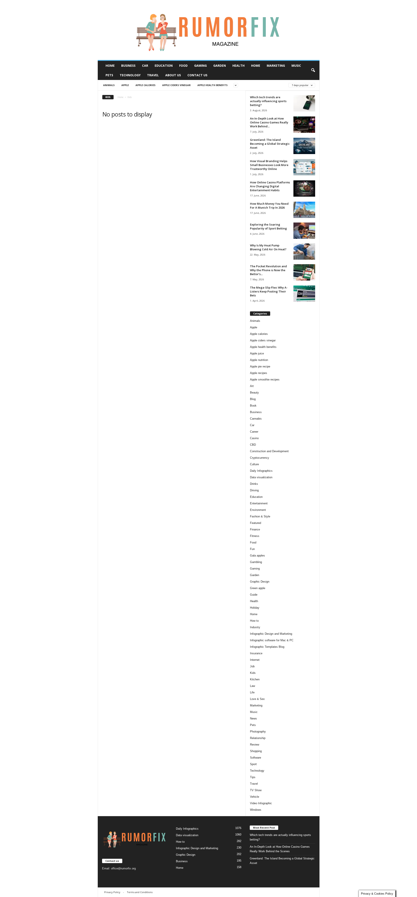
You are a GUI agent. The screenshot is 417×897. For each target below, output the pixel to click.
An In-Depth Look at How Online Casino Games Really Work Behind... (269, 122)
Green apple (257, 588)
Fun (252, 549)
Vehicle (254, 796)
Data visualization (261, 477)
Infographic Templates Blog (267, 646)
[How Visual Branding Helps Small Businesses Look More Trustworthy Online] (304, 167)
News (253, 718)
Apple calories (146, 85)
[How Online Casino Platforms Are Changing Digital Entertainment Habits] (304, 188)
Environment (258, 510)
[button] (313, 70)
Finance (255, 529)
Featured (255, 523)
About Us (173, 75)
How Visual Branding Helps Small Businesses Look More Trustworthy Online (269, 165)
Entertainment (259, 503)
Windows (255, 809)
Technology (130, 75)
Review (254, 744)
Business (128, 65)
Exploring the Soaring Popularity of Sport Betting (268, 226)
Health (238, 65)
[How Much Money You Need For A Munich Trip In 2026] (304, 210)
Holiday (254, 607)
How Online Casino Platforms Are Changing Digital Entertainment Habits (270, 186)
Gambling (256, 562)
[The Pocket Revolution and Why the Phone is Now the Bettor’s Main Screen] (304, 272)
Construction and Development (269, 451)
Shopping (256, 751)
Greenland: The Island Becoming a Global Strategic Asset (270, 144)
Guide (253, 594)
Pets (109, 75)
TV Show (255, 790)
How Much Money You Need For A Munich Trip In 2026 (269, 205)
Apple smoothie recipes (265, 379)
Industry (255, 627)
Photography (258, 731)
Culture (254, 464)
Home (110, 65)
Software (255, 757)
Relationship (257, 738)
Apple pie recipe (260, 366)
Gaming (200, 65)
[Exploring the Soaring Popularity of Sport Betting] (304, 231)
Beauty (254, 392)
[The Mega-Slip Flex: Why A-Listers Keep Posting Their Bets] (304, 294)
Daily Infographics (261, 470)
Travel (153, 75)
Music (296, 65)
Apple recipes (258, 373)
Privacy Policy (112, 892)
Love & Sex (257, 699)
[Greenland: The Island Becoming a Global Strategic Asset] (304, 146)
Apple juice (257, 353)
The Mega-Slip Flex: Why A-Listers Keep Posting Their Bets (269, 291)
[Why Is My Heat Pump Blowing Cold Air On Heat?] (304, 251)
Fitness (254, 536)
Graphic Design (259, 581)
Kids (253, 672)
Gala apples (257, 555)
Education (164, 65)
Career (254, 431)
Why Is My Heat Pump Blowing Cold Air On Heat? (268, 247)
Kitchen (255, 679)
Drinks (254, 483)
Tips (252, 777)
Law (252, 686)
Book (253, 405)
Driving (254, 490)
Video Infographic (261, 803)
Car (145, 65)
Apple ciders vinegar (176, 85)
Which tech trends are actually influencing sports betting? (268, 101)
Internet (255, 659)
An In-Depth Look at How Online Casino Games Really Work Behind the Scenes (280, 849)
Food (183, 65)
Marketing (276, 65)
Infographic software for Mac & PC (271, 640)
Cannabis (256, 418)
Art (252, 386)
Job (252, 666)
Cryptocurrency (259, 457)
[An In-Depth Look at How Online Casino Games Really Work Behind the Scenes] (304, 124)
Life (252, 692)
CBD (253, 444)
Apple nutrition (259, 360)
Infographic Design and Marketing (271, 633)
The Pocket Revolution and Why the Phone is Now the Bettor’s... (268, 270)
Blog (253, 399)
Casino (254, 438)
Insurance (256, 653)
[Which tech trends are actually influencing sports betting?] (304, 103)
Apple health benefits (212, 85)
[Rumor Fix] (208, 30)
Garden (219, 65)
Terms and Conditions (139, 892)
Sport (253, 764)
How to (254, 620)
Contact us (197, 75)
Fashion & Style (260, 516)
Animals (109, 85)
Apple (125, 85)
